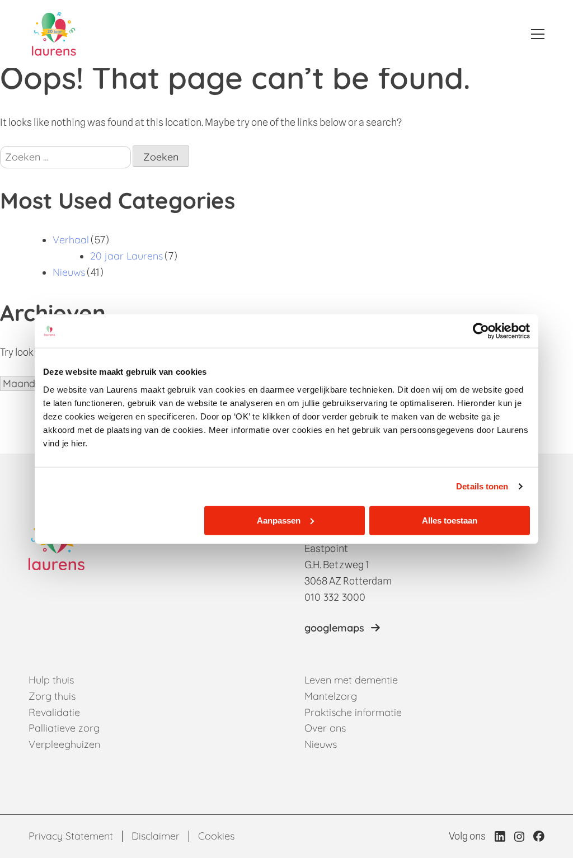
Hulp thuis (51, 679)
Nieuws (69, 272)
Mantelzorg (330, 696)
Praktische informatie (353, 712)
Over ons (325, 728)
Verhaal (71, 239)
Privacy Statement (71, 835)
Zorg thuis (52, 696)
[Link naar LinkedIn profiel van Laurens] (500, 836)
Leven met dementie (351, 679)
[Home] (54, 34)
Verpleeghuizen (64, 744)
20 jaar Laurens (126, 255)
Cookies (216, 835)
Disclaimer (155, 835)
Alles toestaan (449, 520)
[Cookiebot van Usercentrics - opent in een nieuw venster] (481, 331)
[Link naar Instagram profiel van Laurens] (519, 836)
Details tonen (482, 486)
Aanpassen (278, 520)
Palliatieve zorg (64, 728)
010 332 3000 (334, 597)
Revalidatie (54, 712)
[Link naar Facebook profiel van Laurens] (538, 836)
